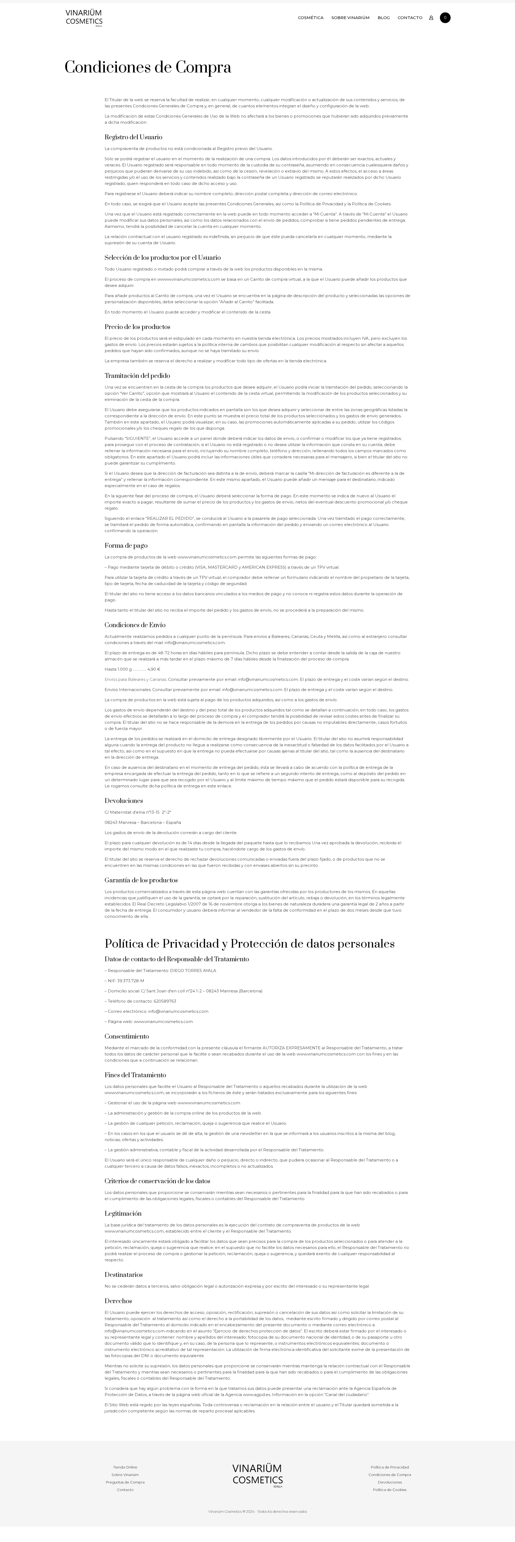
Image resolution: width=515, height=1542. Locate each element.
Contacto (125, 1490)
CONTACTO (410, 17)
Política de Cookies (389, 1490)
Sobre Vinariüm (125, 1474)
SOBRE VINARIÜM (351, 17)
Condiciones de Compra (390, 1474)
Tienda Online (125, 1467)
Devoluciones (390, 1482)
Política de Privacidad (390, 1467)
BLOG (384, 17)
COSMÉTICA (310, 17)
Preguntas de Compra (125, 1482)
